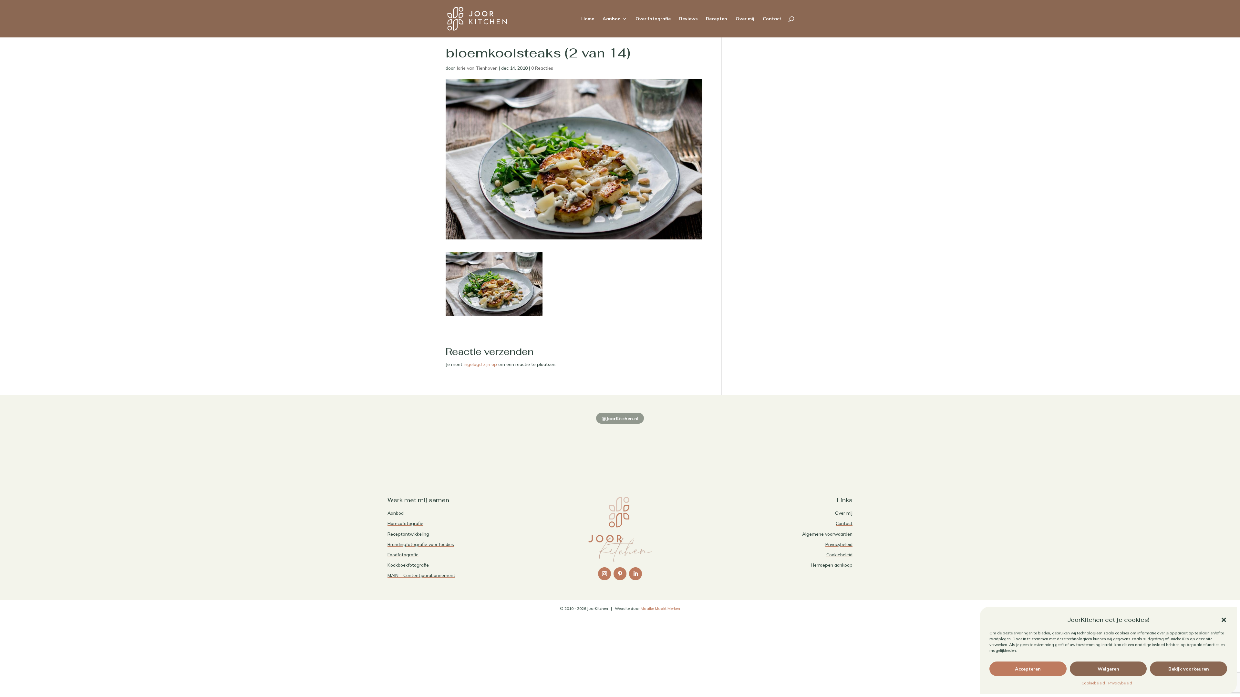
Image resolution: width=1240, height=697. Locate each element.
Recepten (716, 19)
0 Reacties (542, 68)
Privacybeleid (1120, 683)
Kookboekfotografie (408, 565)
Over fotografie (653, 19)
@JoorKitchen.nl (620, 418)
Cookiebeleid (1093, 683)
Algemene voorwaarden (827, 534)
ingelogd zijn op (480, 364)
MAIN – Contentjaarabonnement (421, 575)
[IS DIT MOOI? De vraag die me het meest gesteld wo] (433, 446)
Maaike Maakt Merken (660, 608)
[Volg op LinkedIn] (635, 573)
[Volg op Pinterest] (620, 573)
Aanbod (612, 19)
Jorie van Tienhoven (477, 68)
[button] (1224, 620)
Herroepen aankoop (831, 565)
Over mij (745, 19)
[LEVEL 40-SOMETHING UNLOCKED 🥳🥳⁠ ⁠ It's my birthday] (526, 446)
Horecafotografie (405, 523)
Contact (772, 19)
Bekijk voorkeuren (1188, 669)
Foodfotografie (403, 555)
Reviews (688, 19)
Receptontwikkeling (408, 534)
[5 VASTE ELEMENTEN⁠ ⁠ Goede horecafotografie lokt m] (807, 446)
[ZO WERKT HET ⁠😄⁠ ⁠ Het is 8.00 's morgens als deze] (620, 446)
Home (587, 19)
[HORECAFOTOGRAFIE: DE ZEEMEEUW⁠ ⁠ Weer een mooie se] (713, 446)
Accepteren (1028, 669)
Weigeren (1108, 669)
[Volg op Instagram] (604, 573)
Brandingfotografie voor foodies (421, 544)
